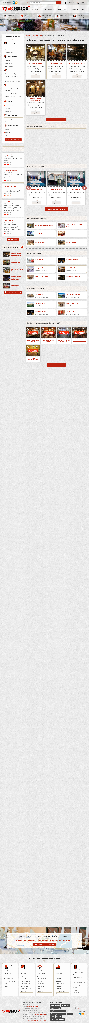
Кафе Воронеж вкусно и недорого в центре (16, 279)
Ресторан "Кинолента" (73, 259)
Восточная (59, 976)
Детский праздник (42, 976)
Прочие (84, 9)
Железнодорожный (10, 978)
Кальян (7, 129)
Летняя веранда (25, 983)
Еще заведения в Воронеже (56, 120)
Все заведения (37, 35)
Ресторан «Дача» (40, 303)
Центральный (8, 976)
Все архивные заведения (56, 365)
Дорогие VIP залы (78, 980)
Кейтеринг (24, 991)
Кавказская (8, 111)
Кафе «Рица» (39, 294)
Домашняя (59, 981)
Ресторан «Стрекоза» (11, 155)
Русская (7, 108)
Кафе (6, 47)
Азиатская (59, 973)
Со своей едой (9, 119)
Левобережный (8, 971)
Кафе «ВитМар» (40, 234)
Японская (59, 994)
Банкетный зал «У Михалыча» (64, 341)
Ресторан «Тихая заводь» (48, 341)
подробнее (35, 77)
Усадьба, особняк (26, 989)
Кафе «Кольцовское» (33, 358)
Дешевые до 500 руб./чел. (13, 74)
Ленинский (7, 973)
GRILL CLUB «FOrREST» (73, 294)
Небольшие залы (78, 972)
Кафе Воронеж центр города (16, 254)
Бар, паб (23, 978)
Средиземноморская (62, 991)
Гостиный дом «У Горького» (44, 225)
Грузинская (59, 978)
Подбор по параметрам (58, 1011)
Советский (7, 983)
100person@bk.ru (32, 1007)
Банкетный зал (9, 52)
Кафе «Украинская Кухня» (33, 341)
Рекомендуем (65, 1005)
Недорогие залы (78, 977)
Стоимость (74, 9)
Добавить (63, 1014)
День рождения (10, 66)
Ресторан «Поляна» (79, 341)
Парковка (8, 135)
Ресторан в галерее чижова (17, 286)
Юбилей (39, 981)
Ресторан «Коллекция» (73, 234)
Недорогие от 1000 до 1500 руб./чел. (13, 77)
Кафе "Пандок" (9, 220)
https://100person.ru (39, 1014)
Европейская (9, 105)
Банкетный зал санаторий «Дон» (74, 225)
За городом (24, 994)
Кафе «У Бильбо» (56, 63)
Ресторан (8, 50)
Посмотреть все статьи (14, 292)
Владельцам (54, 1014)
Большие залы (77, 975)
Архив (52, 1016)
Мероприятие (36, 9)
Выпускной (40, 983)
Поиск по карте (55, 1008)
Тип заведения (49, 9)
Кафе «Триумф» (71, 242)
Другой (6, 986)
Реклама (58, 1016)
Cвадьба (7, 60)
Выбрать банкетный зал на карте (44, 944)
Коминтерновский (9, 981)
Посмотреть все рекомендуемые (56, 209)
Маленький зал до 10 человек (11, 89)
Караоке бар (24, 986)
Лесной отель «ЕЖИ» (41, 276)
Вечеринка (40, 986)
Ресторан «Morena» (41, 268)
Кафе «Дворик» (40, 242)
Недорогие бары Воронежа (17, 270)
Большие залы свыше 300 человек (13, 97)
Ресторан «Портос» (35, 63)
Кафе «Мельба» (71, 311)
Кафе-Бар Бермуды (56, 189)
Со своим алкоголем (11, 122)
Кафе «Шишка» (9, 202)
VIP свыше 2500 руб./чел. (12, 81)
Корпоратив (8, 63)
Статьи (70, 1014)
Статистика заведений (57, 1019)
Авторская (59, 971)
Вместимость (62, 9)
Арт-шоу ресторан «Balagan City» (35, 99)
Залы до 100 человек (11, 93)
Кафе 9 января (16, 262)
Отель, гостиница (26, 981)
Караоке (7, 132)
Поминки (40, 991)
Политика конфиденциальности (37, 1020)
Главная (28, 35)
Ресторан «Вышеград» (77, 63)
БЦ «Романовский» (10, 170)
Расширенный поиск (14, 139)
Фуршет (39, 989)
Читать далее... (8, 162)
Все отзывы (14, 239)
